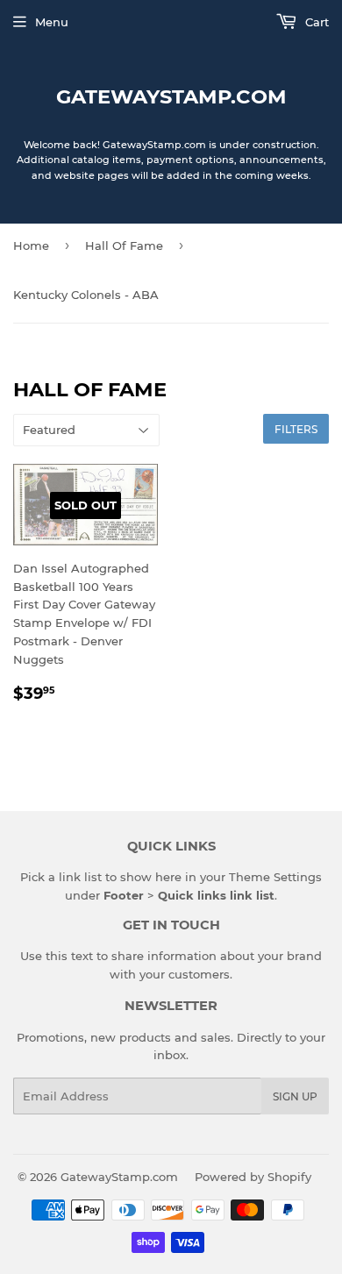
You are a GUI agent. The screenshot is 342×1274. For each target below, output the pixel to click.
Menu (51, 22)
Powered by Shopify (253, 1177)
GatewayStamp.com (171, 96)
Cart (315, 22)
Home (31, 245)
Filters (295, 429)
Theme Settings (275, 877)
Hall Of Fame (124, 245)
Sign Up (295, 1096)
